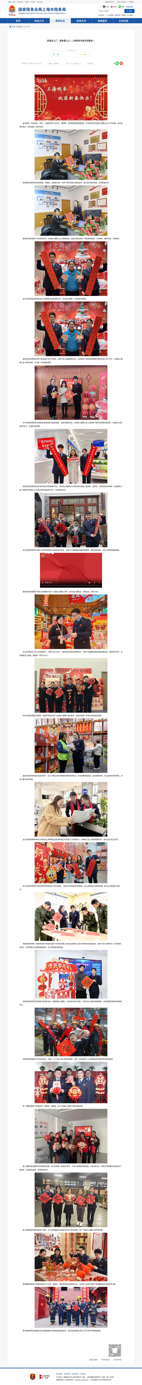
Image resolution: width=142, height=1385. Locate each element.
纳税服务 (102, 20)
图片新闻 (27, 27)
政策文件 (81, 20)
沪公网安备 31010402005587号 (101, 1380)
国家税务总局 (109, 2)
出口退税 (130, 15)
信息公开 (39, 20)
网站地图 (59, 1374)
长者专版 (40, 2)
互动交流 (123, 20)
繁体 (13, 2)
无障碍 (27, 2)
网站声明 (67, 1374)
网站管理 (75, 1374)
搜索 (130, 11)
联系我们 (83, 1374)
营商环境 (118, 15)
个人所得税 (110, 15)
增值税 (124, 15)
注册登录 (20, 2)
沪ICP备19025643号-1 (82, 1380)
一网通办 (131, 2)
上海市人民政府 (121, 2)
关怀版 (33, 2)
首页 (18, 20)
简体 (9, 2)
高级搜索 (129, 7)
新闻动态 (60, 20)
